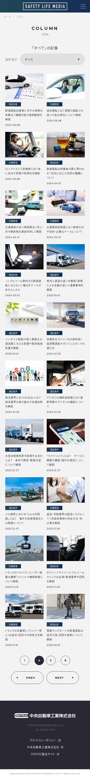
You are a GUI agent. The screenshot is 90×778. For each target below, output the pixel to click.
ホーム (7, 16)
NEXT (59, 677)
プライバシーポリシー (44, 740)
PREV (30, 677)
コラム (19, 16)
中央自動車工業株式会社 (43, 747)
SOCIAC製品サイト (43, 754)
